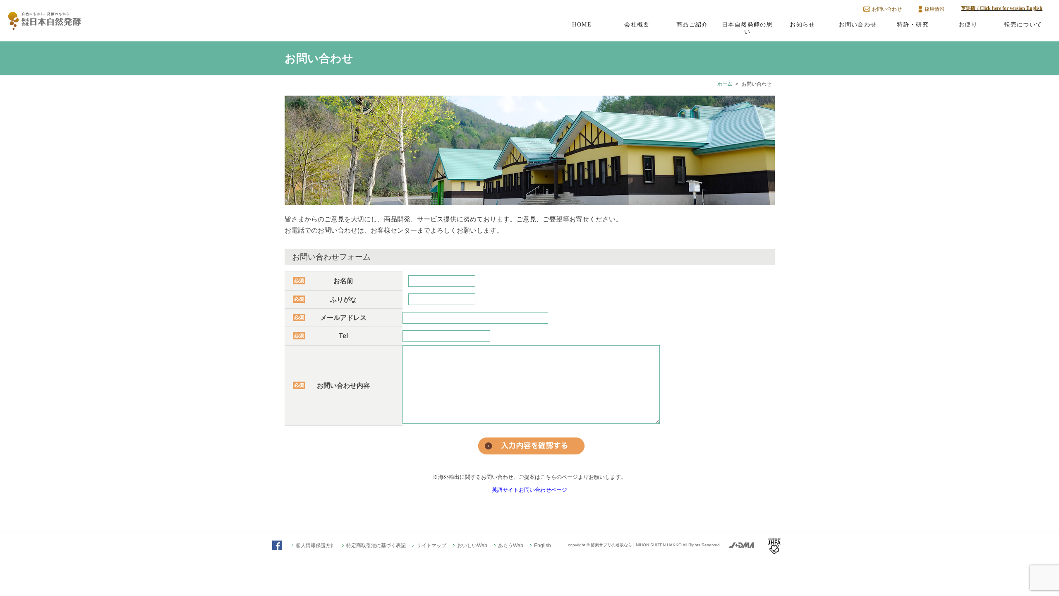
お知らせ (802, 24)
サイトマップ (431, 545)
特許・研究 (913, 24)
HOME (582, 24)
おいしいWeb (472, 545)
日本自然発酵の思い (747, 28)
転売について (1023, 24)
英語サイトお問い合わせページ (529, 490)
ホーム (724, 84)
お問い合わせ (887, 9)
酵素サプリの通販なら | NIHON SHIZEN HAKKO (636, 545)
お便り (968, 24)
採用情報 (934, 9)
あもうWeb (510, 545)
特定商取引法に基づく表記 (376, 545)
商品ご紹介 (692, 24)
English (542, 545)
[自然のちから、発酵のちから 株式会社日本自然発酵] (44, 26)
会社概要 (637, 24)
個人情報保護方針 (315, 545)
